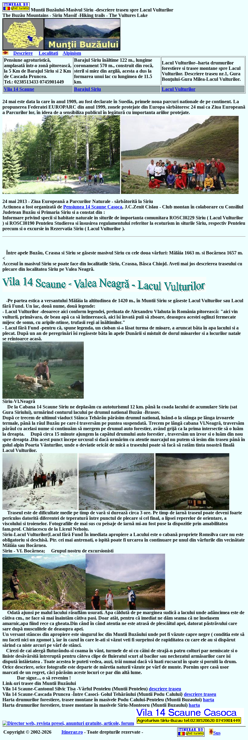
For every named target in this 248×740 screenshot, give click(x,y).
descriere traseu (165, 688)
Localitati (48, 53)
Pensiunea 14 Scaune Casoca (92, 206)
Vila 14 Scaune (19, 89)
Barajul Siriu (87, 89)
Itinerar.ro (72, 732)
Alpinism (72, 53)
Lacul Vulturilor (178, 89)
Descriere (23, 53)
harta (208, 699)
